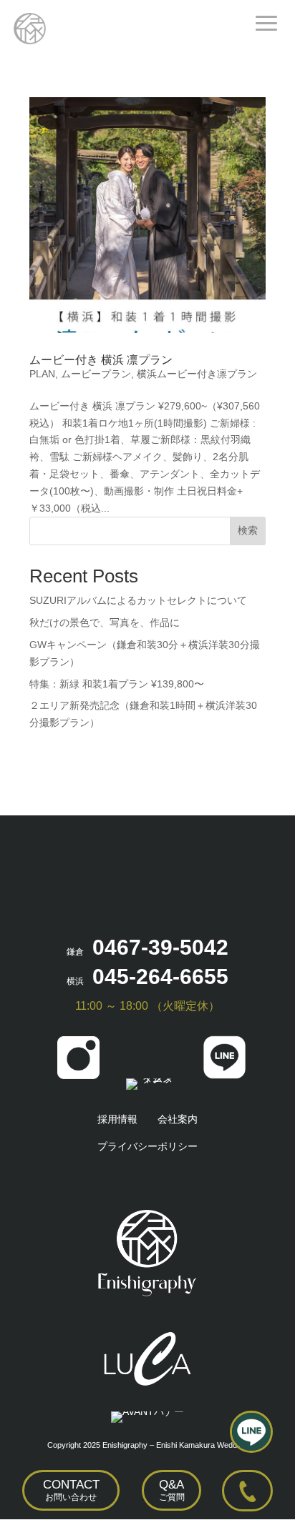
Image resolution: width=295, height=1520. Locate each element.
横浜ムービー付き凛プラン (197, 373)
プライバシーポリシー (147, 1146)
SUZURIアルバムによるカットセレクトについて (138, 600)
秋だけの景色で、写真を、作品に (104, 622)
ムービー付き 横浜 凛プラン (101, 360)
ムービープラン (96, 373)
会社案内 (178, 1119)
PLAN (42, 373)
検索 (248, 530)
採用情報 (117, 1119)
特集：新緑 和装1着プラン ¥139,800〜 (116, 684)
